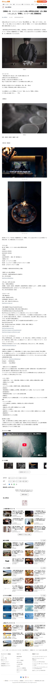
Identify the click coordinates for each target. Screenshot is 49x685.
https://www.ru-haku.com (7, 303)
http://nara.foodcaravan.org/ (8, 328)
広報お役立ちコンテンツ (5, 665)
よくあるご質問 (20, 664)
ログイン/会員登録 (42, 1)
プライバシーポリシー (29, 680)
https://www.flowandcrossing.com (9, 345)
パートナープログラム (14, 680)
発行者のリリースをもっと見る (24, 534)
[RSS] (28, 677)
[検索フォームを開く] (35, 1)
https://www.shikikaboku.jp (7, 278)
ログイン (18, 658)
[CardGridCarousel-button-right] (46, 466)
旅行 (14, 4)
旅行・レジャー (12, 478)
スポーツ (32, 4)
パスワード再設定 (20, 660)
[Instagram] (25, 677)
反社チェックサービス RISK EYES (38, 670)
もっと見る (43, 540)
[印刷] (16, 484)
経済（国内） (25, 481)
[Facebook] (9, 484)
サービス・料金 (4, 657)
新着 (3, 4)
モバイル (44, 4)
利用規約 (21, 680)
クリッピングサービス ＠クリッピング (39, 656)
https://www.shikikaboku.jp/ (14, 359)
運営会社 (6, 680)
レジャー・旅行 (12, 481)
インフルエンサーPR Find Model (38, 661)
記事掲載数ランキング (5, 663)
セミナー (18, 671)
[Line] (14, 484)
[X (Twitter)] (11, 484)
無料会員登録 (19, 656)
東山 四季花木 (4, 17)
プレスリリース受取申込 (21, 668)
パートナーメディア (4, 661)
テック (41, 4)
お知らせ (18, 666)
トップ (3, 650)
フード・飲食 (18, 478)
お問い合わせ (24, 494)
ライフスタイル (27, 4)
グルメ (11, 4)
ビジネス (37, 4)
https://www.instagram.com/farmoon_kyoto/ (11, 332)
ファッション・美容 (19, 4)
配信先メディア (4, 659)
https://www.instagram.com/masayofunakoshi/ (11, 330)
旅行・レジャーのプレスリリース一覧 (13, 650)
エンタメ (7, 4)
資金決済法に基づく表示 (39, 680)
